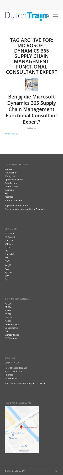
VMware (9, 243)
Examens (9, 189)
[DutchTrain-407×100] (26, 16)
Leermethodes (12, 186)
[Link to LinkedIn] (55, 470)
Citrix (7, 279)
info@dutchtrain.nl (36, 383)
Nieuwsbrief (11, 172)
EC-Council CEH (12, 327)
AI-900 (7, 310)
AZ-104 (8, 307)
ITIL (6, 250)
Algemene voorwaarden (16, 205)
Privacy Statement (13, 200)
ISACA (7, 261)
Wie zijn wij (10, 176)
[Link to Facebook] (51, 470)
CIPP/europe (11, 338)
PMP (7, 331)
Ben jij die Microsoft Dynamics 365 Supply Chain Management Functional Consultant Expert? (31, 109)
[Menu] (53, 16)
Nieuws (32, 128)
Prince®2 (9, 254)
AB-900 (8, 314)
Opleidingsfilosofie (14, 179)
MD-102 (8, 317)
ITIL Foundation (12, 324)
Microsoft (9, 233)
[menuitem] (46, 16)
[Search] (46, 16)
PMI (6, 257)
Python (8, 272)
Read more (11, 133)
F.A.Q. (7, 193)
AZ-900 (8, 303)
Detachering (11, 183)
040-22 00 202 (11, 378)
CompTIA (9, 240)
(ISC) (8, 265)
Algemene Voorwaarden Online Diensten (25, 209)
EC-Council (10, 236)
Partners (9, 196)
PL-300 (8, 320)
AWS (7, 268)
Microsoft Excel (12, 334)
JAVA (7, 275)
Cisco (7, 247)
